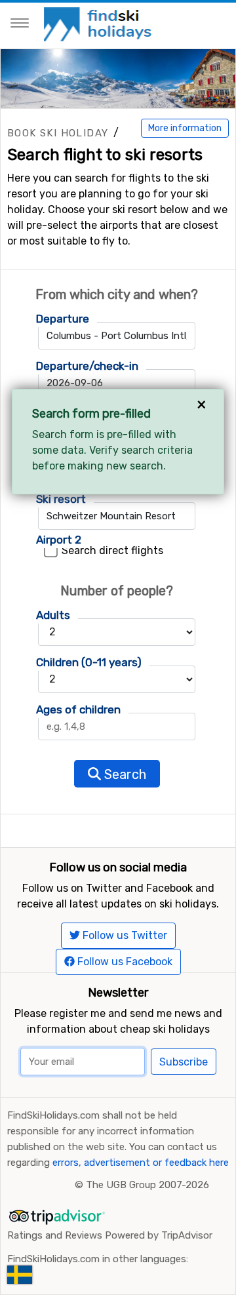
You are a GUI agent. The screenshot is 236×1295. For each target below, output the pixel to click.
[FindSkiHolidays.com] (99, 23)
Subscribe (183, 1062)
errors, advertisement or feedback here (140, 1162)
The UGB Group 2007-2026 (147, 1185)
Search (123, 774)
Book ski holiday (57, 133)
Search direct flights (112, 550)
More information (185, 128)
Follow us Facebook (123, 961)
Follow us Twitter (123, 935)
